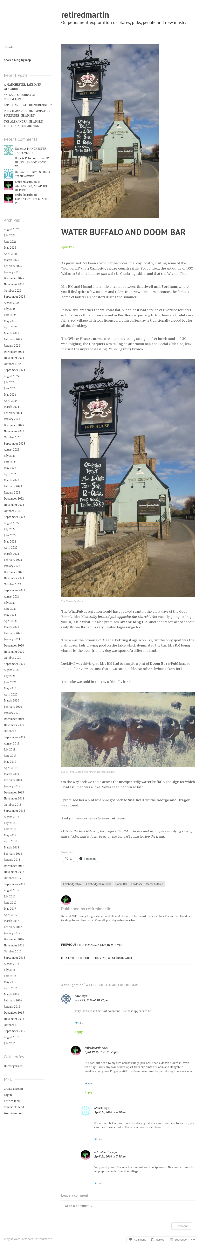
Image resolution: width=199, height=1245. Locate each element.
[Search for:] (27, 47)
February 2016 (13, 1000)
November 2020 (14, 651)
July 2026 (10, 235)
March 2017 (11, 921)
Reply (79, 1032)
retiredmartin (85, 14)
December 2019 (14, 719)
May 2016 (10, 982)
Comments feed (14, 1107)
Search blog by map (17, 60)
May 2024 (10, 394)
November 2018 (14, 798)
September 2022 (14, 517)
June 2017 (10, 902)
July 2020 (10, 676)
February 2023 (13, 486)
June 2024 (10, 388)
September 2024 (14, 370)
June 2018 (10, 829)
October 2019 (12, 731)
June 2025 (10, 315)
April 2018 (10, 841)
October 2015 (12, 1025)
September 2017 (14, 884)
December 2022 (14, 498)
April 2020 (10, 694)
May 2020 (10, 688)
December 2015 (14, 1012)
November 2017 (14, 872)
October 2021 (12, 584)
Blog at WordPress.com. (19, 1239)
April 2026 (10, 254)
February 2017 (13, 927)
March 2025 (11, 333)
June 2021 (10, 608)
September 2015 (14, 1031)
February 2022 (13, 560)
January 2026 (12, 272)
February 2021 (13, 633)
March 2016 (11, 994)
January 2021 (12, 639)
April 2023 (10, 474)
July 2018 (10, 823)
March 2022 (11, 554)
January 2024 (12, 419)
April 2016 (10, 988)
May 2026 (10, 247)
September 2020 (14, 664)
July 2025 (10, 309)
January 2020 (12, 713)
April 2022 (10, 547)
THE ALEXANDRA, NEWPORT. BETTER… (31, 186)
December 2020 (14, 645)
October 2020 (12, 657)
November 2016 (14, 945)
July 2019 (10, 749)
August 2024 (11, 376)
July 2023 (10, 456)
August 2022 (11, 523)
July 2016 (10, 970)
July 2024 (10, 382)
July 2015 (10, 1043)
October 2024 (12, 364)
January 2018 (12, 859)
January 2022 (12, 566)
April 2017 (10, 915)
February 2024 (13, 413)
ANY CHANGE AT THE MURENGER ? (28, 105)
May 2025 (10, 321)
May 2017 (10, 908)
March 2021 (11, 627)
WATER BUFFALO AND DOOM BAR (123, 231)
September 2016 (14, 957)
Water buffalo (154, 884)
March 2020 (11, 700)
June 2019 (10, 755)
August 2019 (11, 743)
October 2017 (12, 878)
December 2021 (14, 572)
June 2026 (10, 241)
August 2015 (11, 1037)
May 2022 (10, 541)
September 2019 (14, 737)
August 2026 (11, 229)
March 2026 (11, 260)
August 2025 (11, 303)
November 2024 (14, 358)
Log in (8, 1095)
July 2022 (10, 529)
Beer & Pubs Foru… (27, 158)
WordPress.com (13, 1113)
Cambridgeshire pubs (98, 884)
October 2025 (12, 290)
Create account (13, 1088)
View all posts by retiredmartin (115, 920)
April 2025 (10, 327)
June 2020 (10, 682)
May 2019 (10, 761)
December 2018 (14, 792)
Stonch (98, 1108)
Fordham (136, 884)
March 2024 (11, 407)
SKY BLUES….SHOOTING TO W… (32, 162)
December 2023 (14, 425)
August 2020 (11, 670)
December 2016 (14, 939)
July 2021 (10, 602)
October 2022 (12, 511)
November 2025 (14, 284)
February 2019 (13, 780)
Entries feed (12, 1101)
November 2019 (14, 725)
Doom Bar (121, 884)
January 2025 (12, 345)
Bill (17, 172)
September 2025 (14, 296)
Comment (181, 1226)
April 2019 (10, 768)
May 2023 (10, 468)
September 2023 (14, 443)
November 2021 (14, 578)
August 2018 (11, 817)
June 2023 (10, 462)
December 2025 (14, 278)
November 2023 (14, 431)
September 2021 (14, 590)
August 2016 (11, 964)
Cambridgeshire (72, 884)
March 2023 (11, 480)
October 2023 (12, 437)
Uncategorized (13, 1066)
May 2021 (10, 615)
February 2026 (13, 266)
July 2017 (10, 896)
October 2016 (12, 951)
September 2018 (14, 810)
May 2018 (10, 835)
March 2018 (11, 847)
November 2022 (14, 505)
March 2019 (11, 774)
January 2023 (12, 492)
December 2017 (14, 866)
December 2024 (14, 352)
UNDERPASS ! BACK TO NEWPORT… (32, 174)
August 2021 (11, 596)
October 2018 (12, 804)
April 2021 (10, 621)
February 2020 (13, 706)
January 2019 (12, 786)
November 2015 (14, 1019)
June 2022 (10, 535)
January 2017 (12, 933)
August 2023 (11, 449)
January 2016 (12, 1006)
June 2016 (10, 976)
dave (78, 996)
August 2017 (11, 890)
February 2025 (13, 339)
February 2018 (13, 853)
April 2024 (10, 401)
